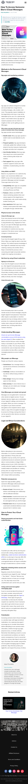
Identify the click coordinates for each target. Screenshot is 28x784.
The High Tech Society (11, 775)
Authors (14, 741)
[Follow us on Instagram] (14, 772)
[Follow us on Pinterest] (22, 772)
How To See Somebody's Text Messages (14, 711)
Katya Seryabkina (8, 667)
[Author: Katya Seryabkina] (14, 658)
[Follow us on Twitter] (10, 772)
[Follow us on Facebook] (6, 772)
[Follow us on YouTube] (18, 772)
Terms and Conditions (14, 759)
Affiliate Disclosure (14, 753)
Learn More (7, 21)
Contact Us (14, 747)
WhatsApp (4, 597)
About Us (14, 735)
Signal (21, 595)
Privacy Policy (14, 765)
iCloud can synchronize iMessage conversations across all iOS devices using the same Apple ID (13, 337)
